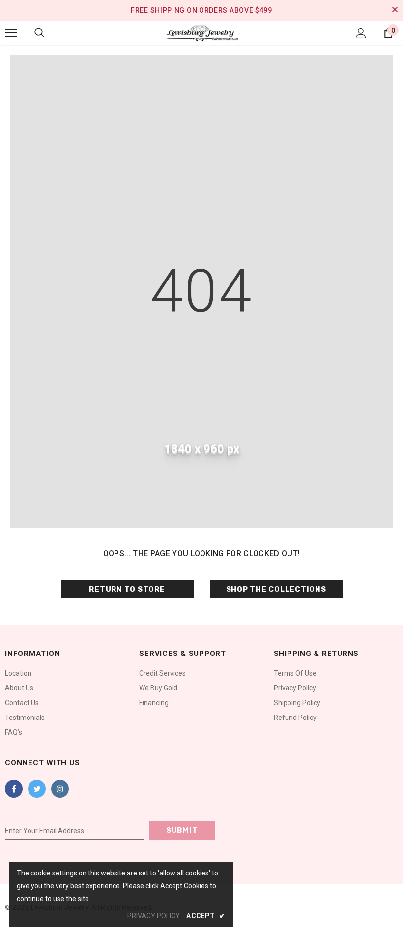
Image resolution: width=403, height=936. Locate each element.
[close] (395, 10)
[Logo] (201, 32)
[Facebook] (14, 789)
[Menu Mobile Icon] (11, 33)
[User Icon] (361, 33)
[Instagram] (60, 789)
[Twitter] (37, 789)
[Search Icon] (39, 33)
